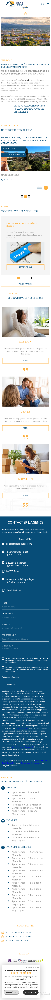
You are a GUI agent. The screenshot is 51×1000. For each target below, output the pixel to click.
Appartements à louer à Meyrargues (25, 809)
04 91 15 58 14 (12, 568)
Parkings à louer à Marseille (27, 801)
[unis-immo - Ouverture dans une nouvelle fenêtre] (22, 958)
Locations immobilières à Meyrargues (25, 836)
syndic (27, 80)
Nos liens (45, 991)
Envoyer (11, 682)
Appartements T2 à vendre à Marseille (27, 850)
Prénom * (7, 611)
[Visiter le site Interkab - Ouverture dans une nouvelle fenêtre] (35, 958)
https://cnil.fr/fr (22, 725)
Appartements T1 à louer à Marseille (26, 875)
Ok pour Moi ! (31, 992)
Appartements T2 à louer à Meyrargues (26, 900)
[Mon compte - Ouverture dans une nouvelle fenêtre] (25, 13)
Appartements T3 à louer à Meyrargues (26, 906)
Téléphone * (9, 632)
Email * (6, 622)
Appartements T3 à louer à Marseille (26, 887)
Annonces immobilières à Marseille (25, 824)
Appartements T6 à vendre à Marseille (27, 869)
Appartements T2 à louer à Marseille (26, 881)
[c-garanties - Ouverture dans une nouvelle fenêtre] (12, 957)
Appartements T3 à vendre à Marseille (27, 857)
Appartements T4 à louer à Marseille (26, 894)
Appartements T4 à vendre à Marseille (27, 863)
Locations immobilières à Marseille (25, 830)
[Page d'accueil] (17, 4)
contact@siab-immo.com (19, 541)
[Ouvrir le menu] (48, 4)
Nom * (5, 600)
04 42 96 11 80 (14, 587)
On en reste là (30, 967)
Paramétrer (11, 992)
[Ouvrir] (42, 4)
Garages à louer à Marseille (26, 804)
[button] (22, 38)
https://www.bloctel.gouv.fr (22, 744)
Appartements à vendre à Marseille (25, 791)
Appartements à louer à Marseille (25, 797)
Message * (7, 643)
